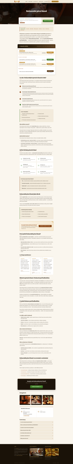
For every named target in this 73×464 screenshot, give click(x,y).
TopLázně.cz (17, 448)
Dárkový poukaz (36, 28)
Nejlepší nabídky (23, 28)
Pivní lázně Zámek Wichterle (25, 373)
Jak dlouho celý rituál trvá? (25, 435)
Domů (26, 1)
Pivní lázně (30, 1)
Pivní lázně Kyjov (23, 375)
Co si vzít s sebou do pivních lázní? (26, 422)
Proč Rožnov (40, 28)
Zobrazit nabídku (49, 52)
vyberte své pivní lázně (19, 455)
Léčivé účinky (31, 28)
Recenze (44, 28)
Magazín (46, 1)
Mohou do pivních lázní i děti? (25, 430)
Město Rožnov (47, 28)
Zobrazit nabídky (48, 20)
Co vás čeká (27, 28)
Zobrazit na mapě (26, 415)
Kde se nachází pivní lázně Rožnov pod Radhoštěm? (29, 424)
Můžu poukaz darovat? (24, 438)
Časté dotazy (41, 1)
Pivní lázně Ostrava (24, 372)
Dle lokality (35, 1)
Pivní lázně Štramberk (24, 370)
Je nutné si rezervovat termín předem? (27, 427)
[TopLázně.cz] (17, 1)
